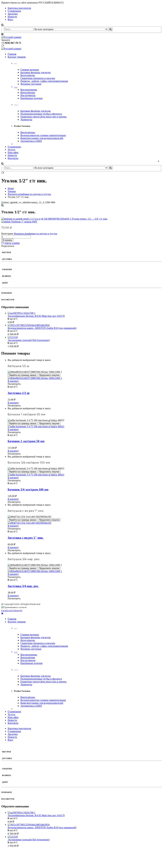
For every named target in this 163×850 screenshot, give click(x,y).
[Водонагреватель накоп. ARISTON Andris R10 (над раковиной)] (85, 325)
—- (15, 86)
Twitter (15, 610)
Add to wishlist (12, 243)
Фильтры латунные (30, 84)
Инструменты (27, 95)
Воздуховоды (27, 75)
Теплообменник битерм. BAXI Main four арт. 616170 (36, 316)
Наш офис (13, 152)
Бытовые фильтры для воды (35, 72)
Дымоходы (26, 119)
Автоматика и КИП (31, 141)
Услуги (11, 149)
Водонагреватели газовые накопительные (43, 135)
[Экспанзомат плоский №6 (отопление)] (85, 337)
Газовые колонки (29, 69)
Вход (10, 19)
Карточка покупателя (19, 8)
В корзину (7, 240)
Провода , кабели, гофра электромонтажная (44, 81)
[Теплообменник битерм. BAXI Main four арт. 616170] (85, 313)
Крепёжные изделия (31, 98)
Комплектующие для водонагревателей (41, 138)
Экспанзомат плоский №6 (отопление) (29, 340)
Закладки (13, 13)
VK (20, 610)
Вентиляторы (27, 92)
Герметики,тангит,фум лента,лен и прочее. (43, 116)
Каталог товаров (17, 57)
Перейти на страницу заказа (22, 375)
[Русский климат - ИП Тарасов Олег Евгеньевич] (11, 37)
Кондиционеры (28, 89)
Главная (12, 54)
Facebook (6, 610)
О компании (14, 11)
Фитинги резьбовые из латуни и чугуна (35, 233)
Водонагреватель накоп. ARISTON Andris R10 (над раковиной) (42, 328)
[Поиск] (110, 29)
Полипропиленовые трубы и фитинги (41, 113)
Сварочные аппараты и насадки (37, 78)
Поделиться (7, 246)
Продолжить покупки (49, 375)
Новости (12, 16)
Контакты (13, 158)
